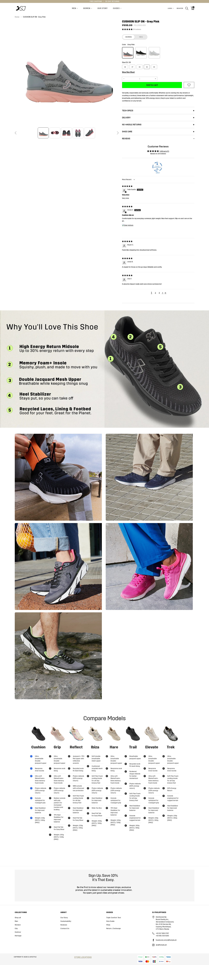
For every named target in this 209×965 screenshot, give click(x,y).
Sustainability (65, 921)
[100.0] (157, 167)
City (16, 928)
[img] (127, 186)
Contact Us (64, 928)
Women (86, 8)
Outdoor (18, 932)
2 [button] (155, 293)
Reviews (63, 925)
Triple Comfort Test (113, 918)
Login (170, 8)
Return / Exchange (113, 928)
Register (180, 8)
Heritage (18, 936)
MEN (141, 37)
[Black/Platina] (141, 52)
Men (74, 8)
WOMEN (128, 37)
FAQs (108, 925)
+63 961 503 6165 (162, 936)
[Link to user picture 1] (128, 230)
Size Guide (110, 921)
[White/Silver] (154, 52)
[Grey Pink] (127, 52)
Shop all (18, 918)
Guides (116, 8)
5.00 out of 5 (164, 151)
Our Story (102, 8)
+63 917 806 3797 (162, 933)
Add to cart (152, 85)
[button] (15, 132)
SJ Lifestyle (32, 957)
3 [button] (159, 293)
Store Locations (83, 957)
